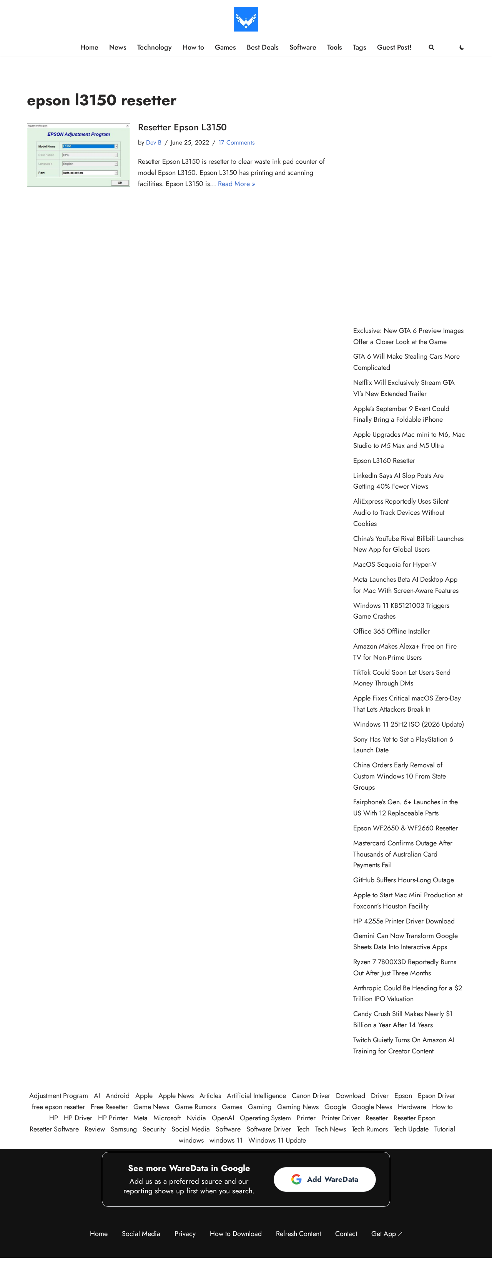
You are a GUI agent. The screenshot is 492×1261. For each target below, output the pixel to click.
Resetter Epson (414, 1118)
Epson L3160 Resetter (384, 461)
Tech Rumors (370, 1129)
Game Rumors (195, 1107)
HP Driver (78, 1118)
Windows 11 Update (277, 1140)
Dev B (153, 142)
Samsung (124, 1129)
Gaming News (298, 1107)
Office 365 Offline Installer (391, 631)
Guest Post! (394, 47)
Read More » (236, 184)
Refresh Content (298, 1234)
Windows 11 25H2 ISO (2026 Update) (408, 724)
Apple (144, 1096)
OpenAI (223, 1118)
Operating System (265, 1118)
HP (53, 1118)
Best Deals (263, 47)
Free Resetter (109, 1107)
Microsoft (167, 1118)
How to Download (236, 1234)
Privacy (185, 1234)
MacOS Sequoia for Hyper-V (395, 564)
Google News (372, 1107)
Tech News (330, 1129)
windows (191, 1140)
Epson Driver (436, 1096)
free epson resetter (58, 1107)
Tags (359, 47)
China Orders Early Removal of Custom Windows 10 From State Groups (399, 776)
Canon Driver (311, 1096)
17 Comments (236, 142)
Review (95, 1129)
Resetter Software (54, 1129)
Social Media (190, 1129)
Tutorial (444, 1129)
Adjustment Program (58, 1096)
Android (118, 1096)
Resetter (377, 1118)
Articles (210, 1096)
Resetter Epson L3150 (182, 127)
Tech (303, 1129)
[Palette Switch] (462, 47)
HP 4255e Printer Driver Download (404, 921)
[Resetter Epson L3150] (78, 155)
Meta (140, 1118)
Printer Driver (340, 1118)
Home (89, 47)
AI (97, 1096)
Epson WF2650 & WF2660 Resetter (405, 828)
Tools (334, 47)
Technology (154, 47)
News (117, 47)
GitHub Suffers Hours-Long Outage (403, 880)
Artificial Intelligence (256, 1096)
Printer (306, 1118)
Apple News (176, 1096)
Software (302, 47)
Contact (346, 1234)
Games (225, 47)
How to (193, 47)
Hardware (412, 1107)
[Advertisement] (409, 194)
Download (350, 1096)
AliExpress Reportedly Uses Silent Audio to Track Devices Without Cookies (401, 512)
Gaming (259, 1107)
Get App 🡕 (386, 1234)
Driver (380, 1096)
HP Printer (113, 1118)
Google (335, 1107)
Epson (403, 1096)
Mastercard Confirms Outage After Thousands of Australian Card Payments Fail (402, 854)
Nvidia (196, 1118)
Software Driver (268, 1129)
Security (154, 1129)
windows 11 (226, 1140)
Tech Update (411, 1129)
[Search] (431, 47)
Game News (151, 1107)
